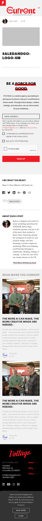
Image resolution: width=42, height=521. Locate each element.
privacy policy (31, 128)
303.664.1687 (8, 477)
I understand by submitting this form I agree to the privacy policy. (20, 135)
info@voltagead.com (10, 128)
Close (21, 516)
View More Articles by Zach (24, 263)
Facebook (18, 484)
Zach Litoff (13, 21)
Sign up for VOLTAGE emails (17, 141)
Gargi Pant (13, 353)
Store (31, 473)
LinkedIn (3, 484)
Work (31, 462)
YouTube (8, 484)
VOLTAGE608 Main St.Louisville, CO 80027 (11, 468)
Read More (21, 510)
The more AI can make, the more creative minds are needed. (20, 322)
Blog (30, 468)
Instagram (14, 484)
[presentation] (20, 148)
